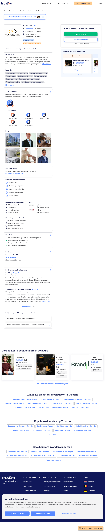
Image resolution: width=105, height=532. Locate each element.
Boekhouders (14, 11)
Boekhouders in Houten (88, 456)
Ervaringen (46, 491)
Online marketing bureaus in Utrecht (77, 399)
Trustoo (6, 11)
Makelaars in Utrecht (62, 430)
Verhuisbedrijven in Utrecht (86, 426)
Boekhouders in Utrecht (27, 11)
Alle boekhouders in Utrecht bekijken (52, 383)
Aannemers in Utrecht (21, 430)
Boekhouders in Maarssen (86, 452)
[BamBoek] (97, 63)
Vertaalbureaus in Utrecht (38, 403)
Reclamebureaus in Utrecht (25, 407)
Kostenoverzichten (29, 491)
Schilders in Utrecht (64, 426)
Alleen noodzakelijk (43, 513)
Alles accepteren (17, 513)
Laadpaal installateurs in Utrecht (20, 426)
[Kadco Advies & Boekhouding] (68, 63)
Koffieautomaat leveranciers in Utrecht (53, 407)
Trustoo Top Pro (49, 486)
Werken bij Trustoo (70, 486)
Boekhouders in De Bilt (66, 456)
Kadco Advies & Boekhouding (81, 61)
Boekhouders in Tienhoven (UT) (43, 456)
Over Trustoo (68, 482)
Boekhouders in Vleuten (40, 452)
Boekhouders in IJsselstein (17, 456)
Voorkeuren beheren (69, 514)
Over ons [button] (9, 49)
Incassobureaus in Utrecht (50, 399)
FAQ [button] (34, 49)
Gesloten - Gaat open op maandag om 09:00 (20, 171)
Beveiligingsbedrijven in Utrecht (25, 399)
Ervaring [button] (18, 49)
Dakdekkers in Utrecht (45, 426)
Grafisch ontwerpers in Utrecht (87, 403)
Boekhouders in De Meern (17, 452)
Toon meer (52, 434)
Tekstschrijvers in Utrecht (14, 403)
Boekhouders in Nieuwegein (63, 452)
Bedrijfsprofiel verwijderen (52, 482)
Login (100, 3)
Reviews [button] (27, 49)
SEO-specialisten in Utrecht (61, 403)
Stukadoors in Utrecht (82, 430)
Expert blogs (27, 486)
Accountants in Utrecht (81, 407)
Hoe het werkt (28, 482)
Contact (66, 491)
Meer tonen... (46, 64)
